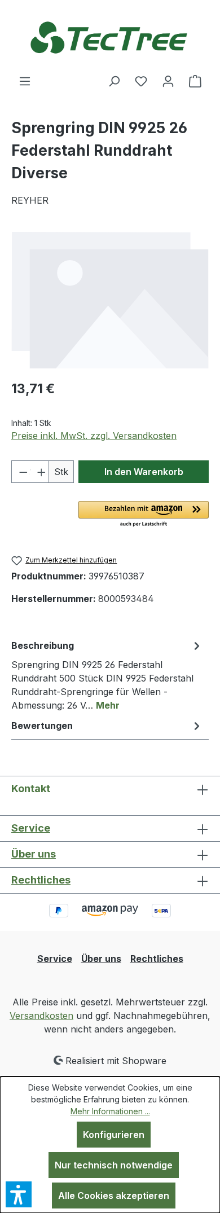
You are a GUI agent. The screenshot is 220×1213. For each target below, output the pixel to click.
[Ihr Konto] (168, 80)
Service (30, 828)
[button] (143, 514)
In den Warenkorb (143, 471)
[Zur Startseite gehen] (110, 37)
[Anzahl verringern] (20, 471)
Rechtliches (41, 880)
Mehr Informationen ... (110, 1111)
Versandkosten (41, 1015)
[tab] (107, 675)
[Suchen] (113, 80)
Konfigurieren (113, 1134)
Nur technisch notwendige (114, 1165)
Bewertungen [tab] (42, 725)
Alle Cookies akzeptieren (113, 1195)
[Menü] (24, 80)
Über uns (33, 854)
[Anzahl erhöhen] (39, 471)
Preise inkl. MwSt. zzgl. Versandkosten (94, 435)
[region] (110, 300)
